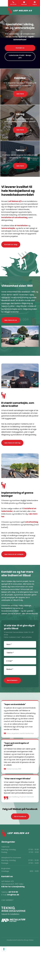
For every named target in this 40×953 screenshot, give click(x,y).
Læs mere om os (10, 320)
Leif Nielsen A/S (15, 201)
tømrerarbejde (8, 228)
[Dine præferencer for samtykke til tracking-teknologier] (4, 949)
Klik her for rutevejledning (13, 886)
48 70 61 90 (13, 892)
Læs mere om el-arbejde (13, 554)
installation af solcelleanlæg (14, 217)
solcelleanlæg (31, 522)
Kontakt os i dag (10, 244)
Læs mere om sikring (12, 443)
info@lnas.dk (13, 895)
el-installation (21, 225)
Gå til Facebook (20, 816)
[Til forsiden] (20, 11)
